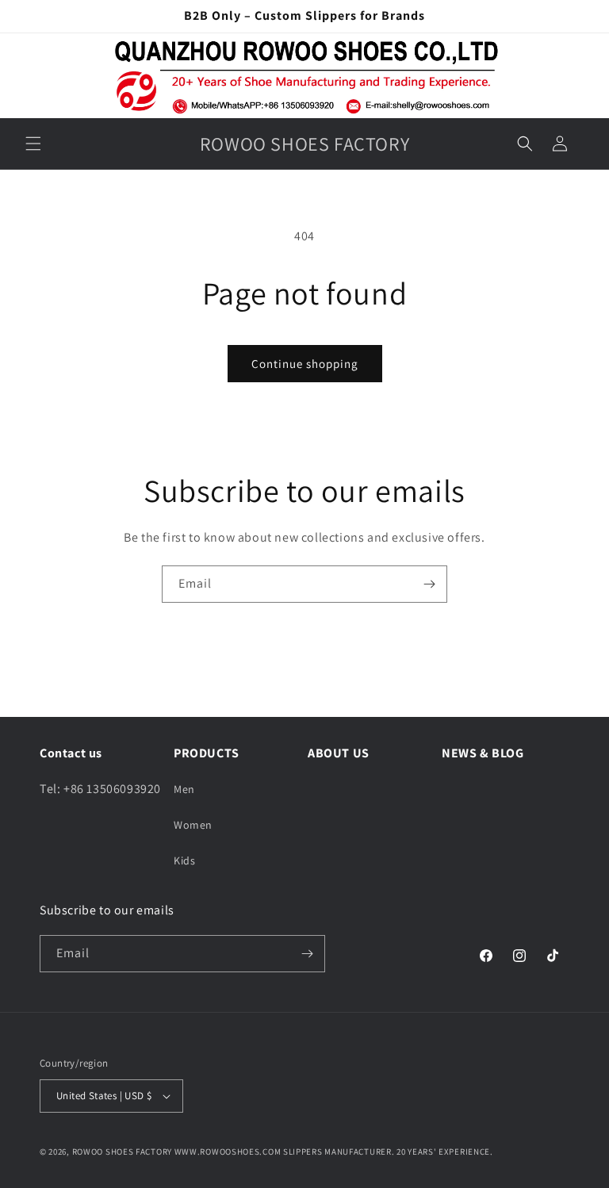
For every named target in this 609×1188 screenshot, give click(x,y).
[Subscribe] (429, 584)
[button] (33, 143)
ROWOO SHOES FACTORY (122, 1151)
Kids (184, 860)
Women (193, 825)
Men (184, 789)
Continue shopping (304, 363)
